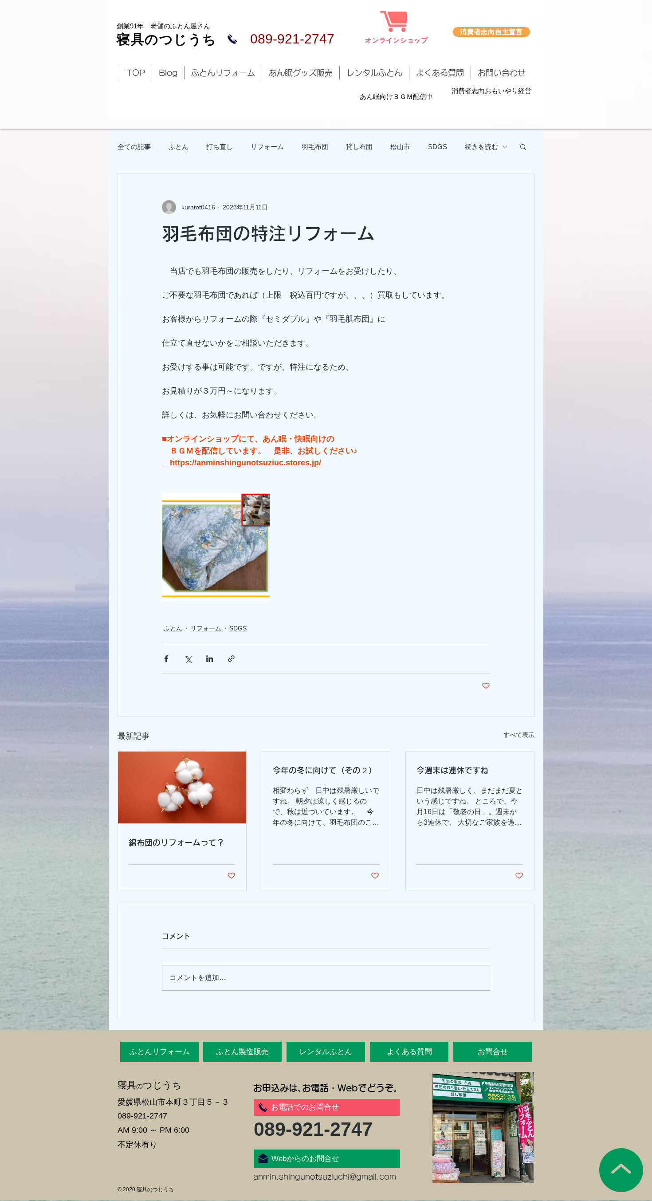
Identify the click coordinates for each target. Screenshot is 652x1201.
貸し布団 (359, 146)
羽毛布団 (315, 146)
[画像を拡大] (216, 547)
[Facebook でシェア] (166, 658)
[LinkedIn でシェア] (209, 658)
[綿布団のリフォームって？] (182, 787)
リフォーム (267, 146)
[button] (523, 146)
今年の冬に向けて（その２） (325, 770)
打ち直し (219, 146)
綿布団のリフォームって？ (176, 843)
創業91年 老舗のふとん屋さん (163, 26)
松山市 (400, 146)
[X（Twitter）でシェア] (188, 658)
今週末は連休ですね (452, 770)
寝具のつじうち (167, 39)
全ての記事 (134, 146)
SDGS (437, 146)
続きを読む (481, 146)
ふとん (179, 146)
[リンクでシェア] (231, 658)
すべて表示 (518, 734)
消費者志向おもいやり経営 (491, 91)
